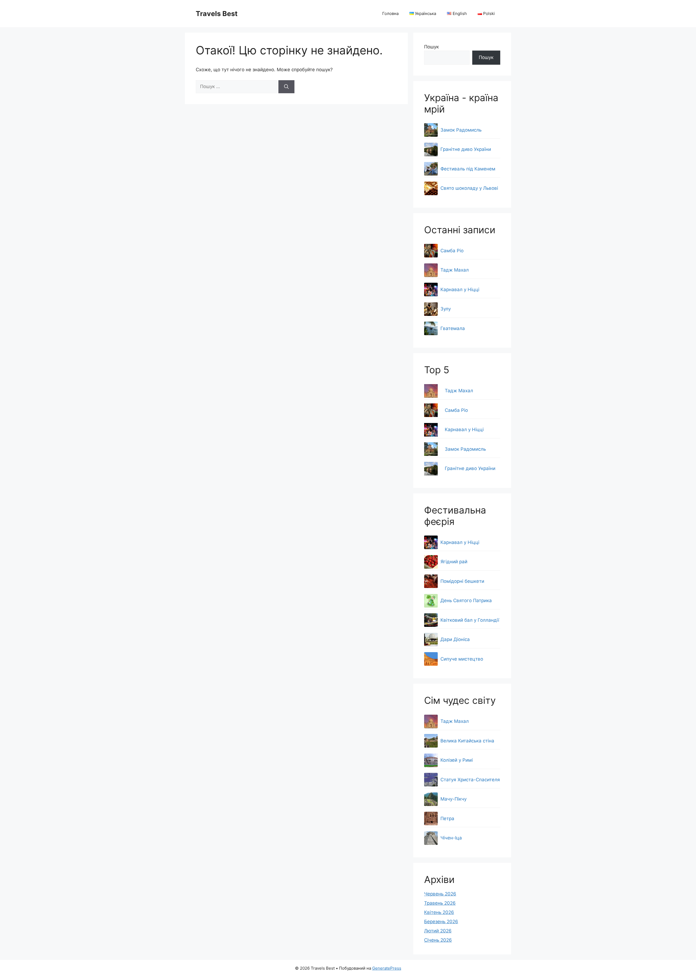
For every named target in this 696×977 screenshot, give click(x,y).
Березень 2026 (441, 921)
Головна (390, 13)
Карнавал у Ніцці (464, 429)
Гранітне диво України (470, 468)
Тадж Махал (459, 390)
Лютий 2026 (438, 931)
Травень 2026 (440, 903)
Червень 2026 (440, 894)
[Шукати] (286, 86)
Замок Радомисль (465, 449)
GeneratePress (386, 968)
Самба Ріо (456, 410)
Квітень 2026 (439, 912)
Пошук (431, 46)
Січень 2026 (438, 940)
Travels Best (217, 14)
